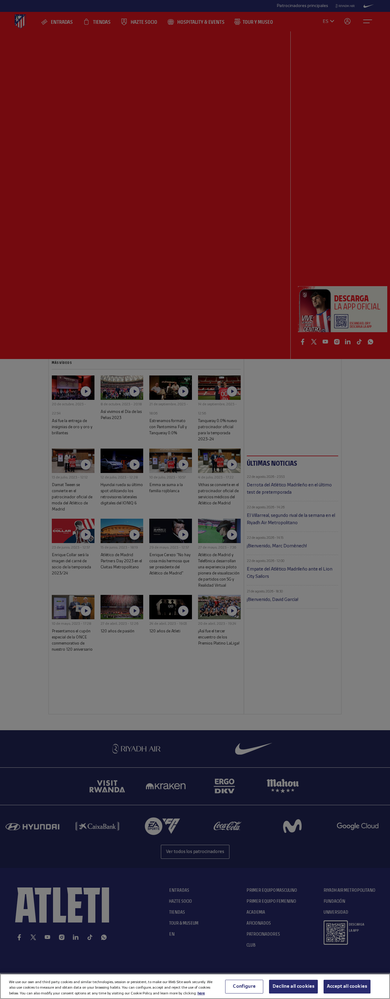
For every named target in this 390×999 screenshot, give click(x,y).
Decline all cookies (293, 986)
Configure (244, 986)
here (201, 993)
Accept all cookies (347, 986)
